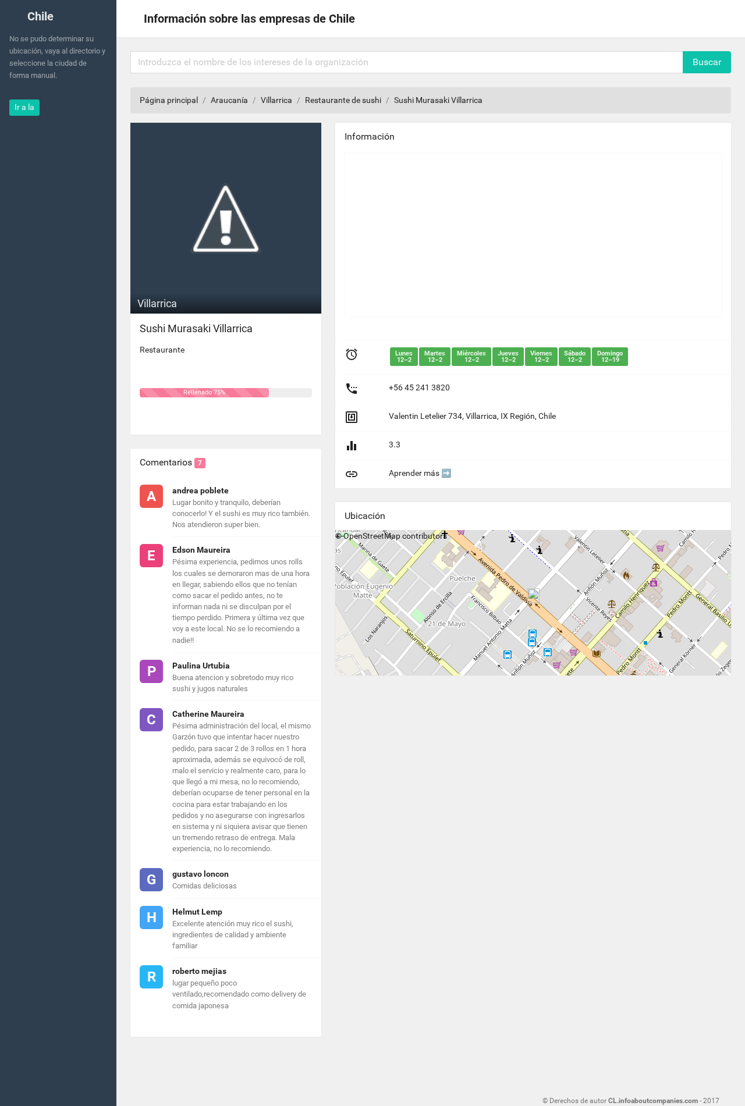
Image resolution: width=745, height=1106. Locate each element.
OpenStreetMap (371, 535)
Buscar (707, 61)
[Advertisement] (533, 235)
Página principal (169, 100)
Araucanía (229, 100)
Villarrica (276, 100)
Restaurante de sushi (343, 100)
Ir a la (24, 107)
